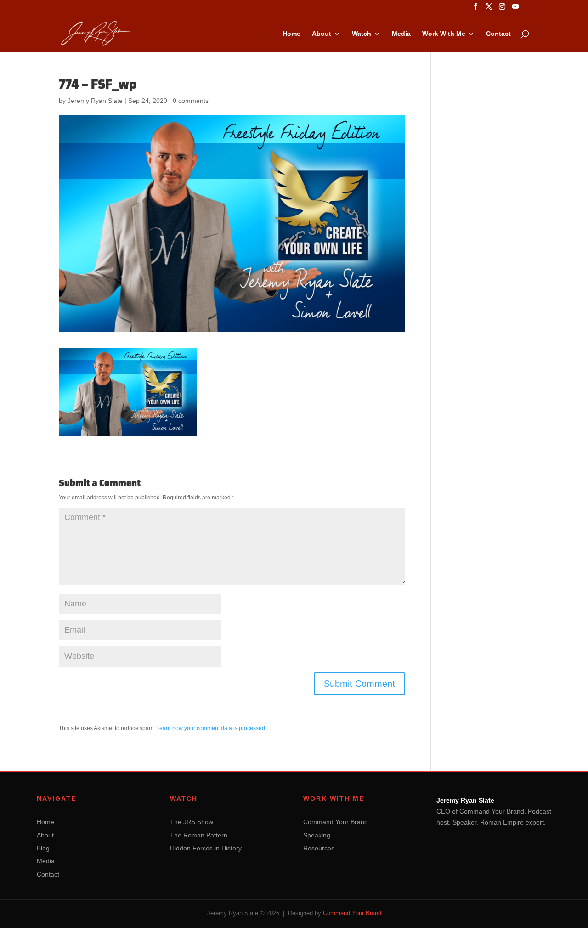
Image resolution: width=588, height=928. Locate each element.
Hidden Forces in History (206, 848)
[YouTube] (515, 9)
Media (401, 33)
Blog (43, 848)
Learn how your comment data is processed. (211, 728)
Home (291, 33)
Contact (498, 33)
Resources (318, 848)
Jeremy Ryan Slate (95, 100)
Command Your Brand (335, 822)
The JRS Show (191, 822)
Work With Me (443, 33)
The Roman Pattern (198, 835)
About (321, 33)
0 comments (191, 100)
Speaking (316, 835)
